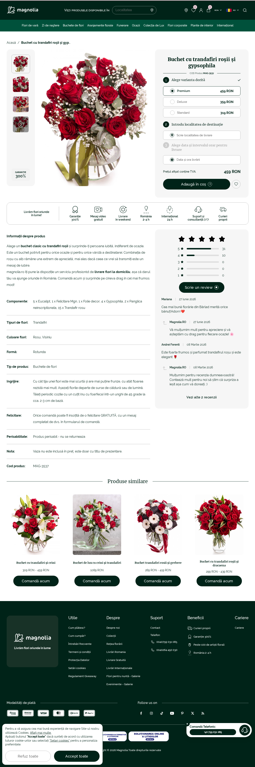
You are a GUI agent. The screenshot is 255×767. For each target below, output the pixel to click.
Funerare (122, 25)
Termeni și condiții (79, 651)
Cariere (239, 627)
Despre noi (113, 627)
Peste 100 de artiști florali (209, 644)
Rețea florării (114, 643)
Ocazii (136, 25)
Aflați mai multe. (40, 732)
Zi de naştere (50, 25)
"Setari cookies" (60, 740)
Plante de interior (202, 25)
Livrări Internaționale (119, 668)
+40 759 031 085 (213, 732)
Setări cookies (77, 668)
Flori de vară (30, 25)
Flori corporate (177, 25)
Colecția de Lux (154, 25)
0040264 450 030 (166, 649)
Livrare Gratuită (116, 660)
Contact (155, 627)
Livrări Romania (116, 651)
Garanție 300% (202, 636)
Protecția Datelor (79, 660)
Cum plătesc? (76, 627)
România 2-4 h (202, 652)
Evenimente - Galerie (119, 684)
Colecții (111, 635)
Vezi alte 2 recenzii (201, 397)
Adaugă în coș (193, 184)
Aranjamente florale (100, 25)
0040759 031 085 (166, 641)
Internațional (225, 25)
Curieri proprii (202, 628)
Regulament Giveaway (82, 676)
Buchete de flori (73, 25)
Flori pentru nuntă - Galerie (123, 676)
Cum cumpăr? (76, 635)
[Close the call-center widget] (187, 723)
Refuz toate (28, 756)
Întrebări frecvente (80, 643)
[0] (193, 10)
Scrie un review (199, 287)
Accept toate (76, 756)
